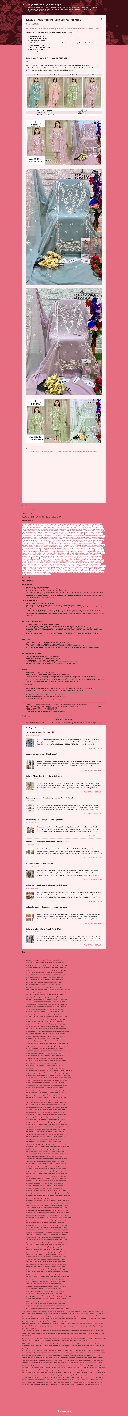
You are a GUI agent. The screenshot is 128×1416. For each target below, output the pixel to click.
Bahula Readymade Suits (54, 569)
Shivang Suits (64, 530)
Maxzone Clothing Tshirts (72, 545)
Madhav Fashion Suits (35, 548)
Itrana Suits (35, 558)
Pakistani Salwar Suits (37, 448)
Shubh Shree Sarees (29, 530)
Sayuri (25, 532)
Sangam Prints (42, 532)
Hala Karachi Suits (43, 559)
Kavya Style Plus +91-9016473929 (44, 4)
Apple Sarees (85, 569)
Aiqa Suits (43, 572)
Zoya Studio (49, 524)
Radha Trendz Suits (91, 537)
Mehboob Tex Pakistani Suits (88, 543)
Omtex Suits (91, 540)
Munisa (90, 542)
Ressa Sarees (27, 535)
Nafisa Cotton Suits (65, 542)
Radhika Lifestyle (64, 537)
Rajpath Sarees (37, 537)
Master (95, 545)
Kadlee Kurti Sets (45, 556)
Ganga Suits (85, 561)
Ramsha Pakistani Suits (97, 535)
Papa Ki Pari (38, 540)
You (59, 526)
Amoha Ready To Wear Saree (50, 570)
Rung (28, 534)
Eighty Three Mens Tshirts (86, 562)
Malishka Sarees (57, 546)
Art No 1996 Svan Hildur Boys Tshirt (40, 732)
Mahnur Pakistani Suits (71, 546)
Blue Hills (36, 567)
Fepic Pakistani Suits (52, 562)
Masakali (101, 545)
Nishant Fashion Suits (42, 542)
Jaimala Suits (27, 558)
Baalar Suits (67, 569)
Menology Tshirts (72, 543)
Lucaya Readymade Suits (64, 548)
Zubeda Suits (40, 524)
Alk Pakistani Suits (73, 570)
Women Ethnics (87, 526)
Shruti (38, 530)
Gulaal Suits (99, 559)
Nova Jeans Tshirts (28, 542)
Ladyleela (58, 550)
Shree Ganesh (45, 530)
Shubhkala (100, 529)
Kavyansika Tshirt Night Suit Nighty (57, 553)
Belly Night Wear (73, 567)
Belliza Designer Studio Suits (88, 567)
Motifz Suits (30, 543)
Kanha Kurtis (61, 554)
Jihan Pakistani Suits (86, 556)
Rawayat (35, 535)
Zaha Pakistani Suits (39, 526)
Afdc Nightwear (67, 572)
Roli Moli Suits (56, 534)
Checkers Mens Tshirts (86, 566)
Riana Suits (88, 534)
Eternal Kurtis (64, 562)
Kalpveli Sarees (71, 554)
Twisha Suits (55, 527)
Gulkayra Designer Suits (87, 559)
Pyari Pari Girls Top (32, 538)
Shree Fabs (54, 530)
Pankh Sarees (47, 540)
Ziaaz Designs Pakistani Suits (63, 524)
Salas (55, 532)
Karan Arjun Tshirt (51, 554)
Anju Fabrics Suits (78, 572)
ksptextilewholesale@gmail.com (88, 706)
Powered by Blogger (65, 1411)
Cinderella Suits (73, 566)
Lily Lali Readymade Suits (81, 548)
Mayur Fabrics (43, 545)
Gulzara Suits (65, 559)
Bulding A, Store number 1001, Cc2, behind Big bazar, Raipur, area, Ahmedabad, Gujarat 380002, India (66, 451)
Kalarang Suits (81, 554)
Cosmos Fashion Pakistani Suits (44, 566)
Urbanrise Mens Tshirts (43, 527)
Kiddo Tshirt (67, 551)
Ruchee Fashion (45, 534)
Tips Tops (73, 527)
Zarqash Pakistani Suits (80, 524)
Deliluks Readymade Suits (51, 564)
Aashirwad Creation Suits (93, 572)
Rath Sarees (43, 535)
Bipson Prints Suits (61, 567)
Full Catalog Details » (93, 748)
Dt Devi (39, 564)
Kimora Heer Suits (28, 551)
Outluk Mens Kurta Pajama (73, 540)
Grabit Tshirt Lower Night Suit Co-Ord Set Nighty (58, 561)
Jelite (95, 556)
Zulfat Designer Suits (28, 524)
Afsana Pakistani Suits (54, 572)
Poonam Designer (77, 538)
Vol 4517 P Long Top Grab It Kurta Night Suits (44, 776)
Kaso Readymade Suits (92, 553)
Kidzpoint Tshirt (58, 551)
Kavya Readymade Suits (76, 553)
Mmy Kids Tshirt (53, 543)
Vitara (100, 526)
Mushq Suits (83, 542)
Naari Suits (75, 542)
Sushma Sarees (32, 529)
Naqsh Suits (54, 542)
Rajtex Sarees (27, 537)
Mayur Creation (53, 545)
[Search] (104, 5)
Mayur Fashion (33, 545)
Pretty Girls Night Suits (58, 538)
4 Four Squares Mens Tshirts (42, 574)
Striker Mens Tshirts (73, 529)
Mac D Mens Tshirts (49, 548)
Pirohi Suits (87, 538)
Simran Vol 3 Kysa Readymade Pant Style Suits (44, 820)
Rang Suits (85, 535)
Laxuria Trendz (35, 550)
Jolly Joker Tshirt (73, 556)
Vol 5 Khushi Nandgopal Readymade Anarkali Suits (46, 885)
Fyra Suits (31, 562)
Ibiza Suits (43, 558)
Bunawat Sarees (100, 566)
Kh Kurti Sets (88, 551)
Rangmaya (58, 535)
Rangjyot (65, 535)
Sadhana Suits (83, 532)
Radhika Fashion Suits (77, 537)
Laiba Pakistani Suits (47, 550)
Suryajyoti (41, 529)
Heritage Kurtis (86, 558)
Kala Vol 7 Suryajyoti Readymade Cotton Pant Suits (46, 907)
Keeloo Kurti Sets (40, 553)
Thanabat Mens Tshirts (84, 527)
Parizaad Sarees (28, 540)
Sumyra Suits (49, 529)
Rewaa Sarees (97, 534)
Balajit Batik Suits (40, 569)
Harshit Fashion (31, 559)
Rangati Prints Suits (75, 535)
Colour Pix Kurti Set (61, 566)
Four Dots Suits (40, 562)
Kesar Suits (30, 553)
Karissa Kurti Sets (38, 554)
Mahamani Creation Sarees (87, 546)
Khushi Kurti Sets (77, 551)
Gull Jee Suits (74, 559)
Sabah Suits (93, 532)
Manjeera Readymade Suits (42, 546)
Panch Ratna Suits (58, 540)
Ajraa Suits (36, 572)
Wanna (95, 526)
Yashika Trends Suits (68, 526)
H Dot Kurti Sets (55, 559)
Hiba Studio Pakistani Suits (56, 558)
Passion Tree (96, 538)
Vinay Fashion (30, 527)
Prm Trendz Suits (44, 538)
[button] (101, 19)
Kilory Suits (48, 551)
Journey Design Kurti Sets (59, 556)
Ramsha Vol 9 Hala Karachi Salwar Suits (42, 754)
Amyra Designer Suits (33, 570)
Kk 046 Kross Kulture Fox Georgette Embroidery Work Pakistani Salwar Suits (62, 28)
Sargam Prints (32, 532)
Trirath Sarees (65, 527)
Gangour (77, 561)
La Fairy (91, 550)
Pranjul (68, 538)
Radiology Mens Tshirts (50, 537)
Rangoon (51, 535)
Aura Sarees (76, 569)
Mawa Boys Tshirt (86, 545)
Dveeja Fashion (31, 564)
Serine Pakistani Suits (75, 530)
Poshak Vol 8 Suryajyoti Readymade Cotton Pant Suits (47, 841)
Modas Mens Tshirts (41, 543)
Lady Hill (64, 550)
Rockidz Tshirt (65, 534)
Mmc (61, 543)
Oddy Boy (100, 540)
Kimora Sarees (39, 551)
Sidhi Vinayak (92, 529)
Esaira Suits (73, 562)
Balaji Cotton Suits (28, 569)
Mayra (61, 545)
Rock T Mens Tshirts (77, 534)
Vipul (23, 527)
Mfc (65, 543)
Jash (99, 556)
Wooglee (78, 526)
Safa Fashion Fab (72, 532)
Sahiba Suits (62, 532)
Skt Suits (83, 529)
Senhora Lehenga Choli (91, 530)
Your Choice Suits (51, 526)
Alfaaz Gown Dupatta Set (88, 570)
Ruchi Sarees (35, 534)
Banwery (100, 567)
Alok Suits (64, 570)
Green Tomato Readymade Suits (33, 561)
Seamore (102, 530)
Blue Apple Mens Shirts (47, 567)
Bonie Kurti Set (27, 567)
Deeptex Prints (64, 564)
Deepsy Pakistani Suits (77, 564)
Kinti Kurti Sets (99, 550)
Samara (50, 532)
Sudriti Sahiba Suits (60, 529)
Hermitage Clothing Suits (72, 558)
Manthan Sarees (28, 546)
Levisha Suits (94, 548)
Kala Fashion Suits (93, 554)
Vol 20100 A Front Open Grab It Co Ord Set (43, 929)
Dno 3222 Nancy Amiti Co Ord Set (39, 863)
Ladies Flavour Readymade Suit (78, 550)
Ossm (85, 540)
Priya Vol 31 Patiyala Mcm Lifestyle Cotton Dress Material (49, 798)
